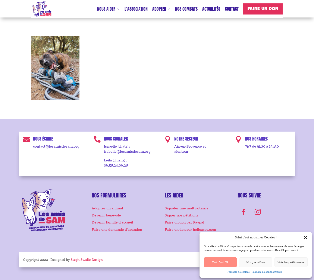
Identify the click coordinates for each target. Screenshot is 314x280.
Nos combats (186, 9)
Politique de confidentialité (267, 271)
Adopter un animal (107, 208)
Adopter (159, 9)
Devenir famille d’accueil (112, 222)
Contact (232, 9)
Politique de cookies (238, 271)
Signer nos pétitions (181, 215)
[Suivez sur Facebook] (244, 212)
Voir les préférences (291, 262)
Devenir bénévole (106, 215)
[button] (305, 237)
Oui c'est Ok (220, 262)
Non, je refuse (255, 262)
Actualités (211, 9)
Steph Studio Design (87, 259)
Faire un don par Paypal (184, 222)
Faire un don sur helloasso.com (190, 229)
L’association (136, 9)
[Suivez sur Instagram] (258, 212)
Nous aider (106, 9)
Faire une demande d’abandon (117, 229)
